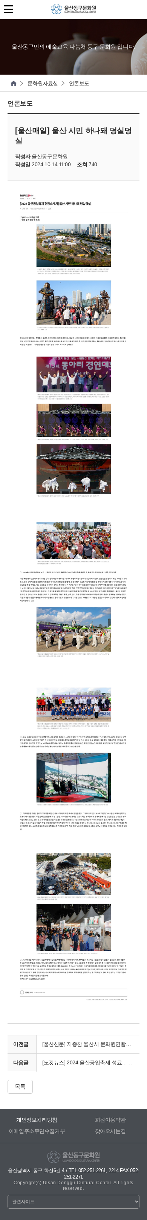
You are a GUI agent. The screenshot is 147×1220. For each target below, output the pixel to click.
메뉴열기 (9, 9)
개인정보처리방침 (36, 1120)
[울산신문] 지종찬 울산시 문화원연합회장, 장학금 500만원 (90, 1044)
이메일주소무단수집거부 (37, 1131)
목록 (20, 1086)
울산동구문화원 (73, 11)
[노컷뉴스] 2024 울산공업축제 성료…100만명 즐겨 (90, 1062)
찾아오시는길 (110, 1131)
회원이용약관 (110, 1120)
